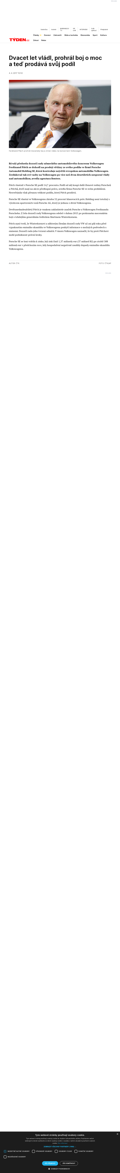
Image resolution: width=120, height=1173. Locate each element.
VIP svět (74, 29)
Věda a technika (71, 35)
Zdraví (36, 40)
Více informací (63, 1143)
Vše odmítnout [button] (69, 1163)
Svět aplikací (94, 29)
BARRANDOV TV (64, 29)
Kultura (103, 35)
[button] (60, 1146)
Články (36, 35)
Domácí (47, 35)
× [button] (117, 1134)
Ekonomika (85, 35)
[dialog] (60, 1152)
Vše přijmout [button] (50, 1163)
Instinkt (53, 29)
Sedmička (44, 29)
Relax (43, 40)
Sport (95, 35)
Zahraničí (57, 35)
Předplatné (104, 29)
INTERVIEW (83, 29)
